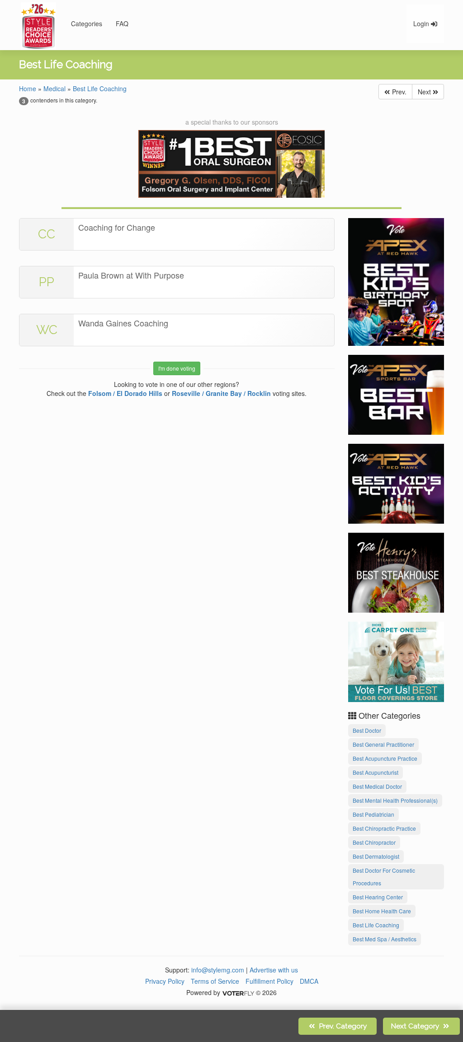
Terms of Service (215, 981)
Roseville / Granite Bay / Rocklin (221, 393)
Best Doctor (367, 730)
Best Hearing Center (378, 897)
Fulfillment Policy (269, 981)
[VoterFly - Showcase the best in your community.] (238, 992)
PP (46, 281)
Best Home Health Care (382, 911)
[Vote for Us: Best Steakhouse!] (396, 571)
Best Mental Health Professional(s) (395, 800)
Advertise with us (274, 969)
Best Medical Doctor (377, 786)
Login (422, 23)
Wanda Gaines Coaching (123, 323)
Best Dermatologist (376, 856)
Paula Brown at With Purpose (131, 275)
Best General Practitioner (383, 744)
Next (425, 91)
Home (27, 88)
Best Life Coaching (100, 88)
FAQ (122, 23)
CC (46, 234)
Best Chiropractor (374, 842)
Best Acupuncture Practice (385, 758)
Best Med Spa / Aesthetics (384, 939)
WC (46, 329)
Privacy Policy (164, 981)
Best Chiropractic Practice (384, 828)
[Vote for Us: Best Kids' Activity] (396, 482)
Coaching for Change (116, 227)
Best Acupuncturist (375, 772)
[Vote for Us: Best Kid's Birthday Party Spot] (396, 281)
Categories (86, 23)
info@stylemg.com (217, 969)
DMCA (309, 981)
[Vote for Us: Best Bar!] (396, 393)
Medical (54, 88)
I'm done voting (176, 368)
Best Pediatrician (373, 814)
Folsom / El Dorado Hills (125, 393)
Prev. (398, 91)
